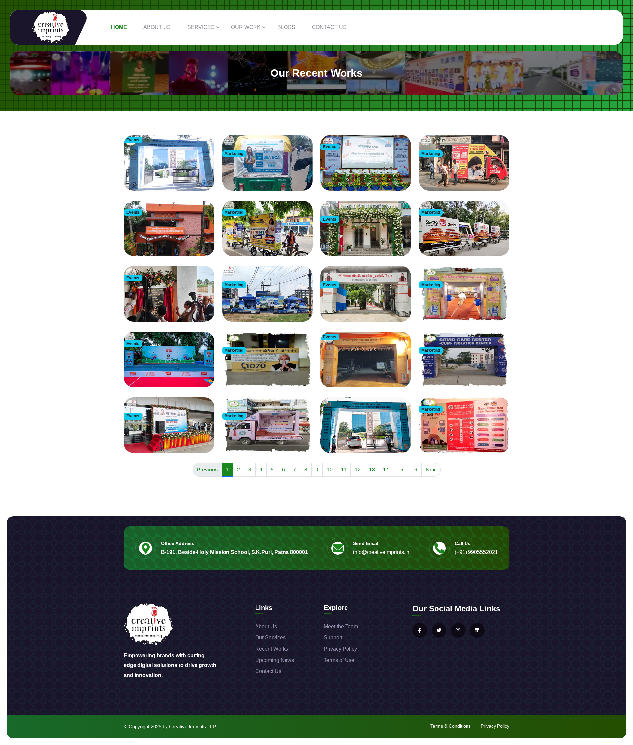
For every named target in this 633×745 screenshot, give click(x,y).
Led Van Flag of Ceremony (155, 436)
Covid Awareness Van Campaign (258, 436)
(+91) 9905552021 (476, 552)
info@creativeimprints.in (381, 552)
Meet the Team (341, 626)
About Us (157, 27)
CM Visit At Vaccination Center (256, 371)
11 (344, 469)
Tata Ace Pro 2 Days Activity (254, 306)
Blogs (286, 27)
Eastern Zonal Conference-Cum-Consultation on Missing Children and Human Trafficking (165, 167)
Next (431, 469)
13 (372, 469)
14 (386, 469)
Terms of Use (339, 660)
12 (358, 469)
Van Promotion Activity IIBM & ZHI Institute (464, 174)
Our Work (246, 27)
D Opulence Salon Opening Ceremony (361, 240)
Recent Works (271, 649)
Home (119, 27)
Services (201, 27)
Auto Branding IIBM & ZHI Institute (260, 174)
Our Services (270, 637)
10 (330, 469)
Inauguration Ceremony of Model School (364, 306)
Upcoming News (274, 660)
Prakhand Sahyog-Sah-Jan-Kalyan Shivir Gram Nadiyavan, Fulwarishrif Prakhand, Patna (363, 364)
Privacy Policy (340, 649)
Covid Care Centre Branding (451, 371)
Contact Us (329, 27)
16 (414, 469)
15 (400, 469)
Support (333, 637)
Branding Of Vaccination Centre (454, 306)
